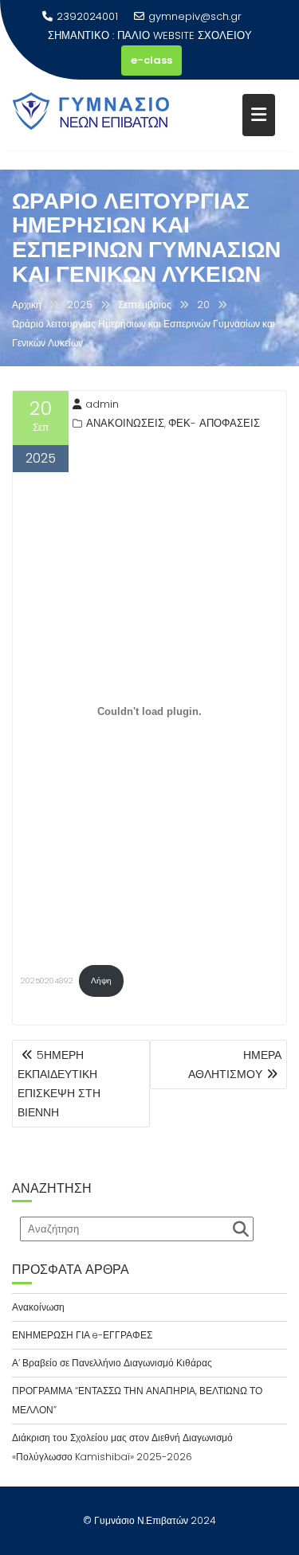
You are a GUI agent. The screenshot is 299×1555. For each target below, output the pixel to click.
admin (102, 404)
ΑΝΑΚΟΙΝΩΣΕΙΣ (125, 423)
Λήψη (101, 980)
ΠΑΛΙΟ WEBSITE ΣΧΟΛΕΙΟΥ (184, 35)
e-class (151, 60)
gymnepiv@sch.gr (195, 16)
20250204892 (47, 980)
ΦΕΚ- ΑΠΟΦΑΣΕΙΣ (214, 423)
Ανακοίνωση (38, 1307)
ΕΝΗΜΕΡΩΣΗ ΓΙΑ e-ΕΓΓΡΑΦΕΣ (82, 1335)
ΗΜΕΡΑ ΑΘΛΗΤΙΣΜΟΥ (234, 1064)
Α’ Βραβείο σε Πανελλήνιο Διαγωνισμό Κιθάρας (112, 1362)
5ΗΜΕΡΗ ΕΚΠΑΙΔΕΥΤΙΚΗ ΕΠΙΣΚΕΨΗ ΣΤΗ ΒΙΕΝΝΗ (59, 1083)
